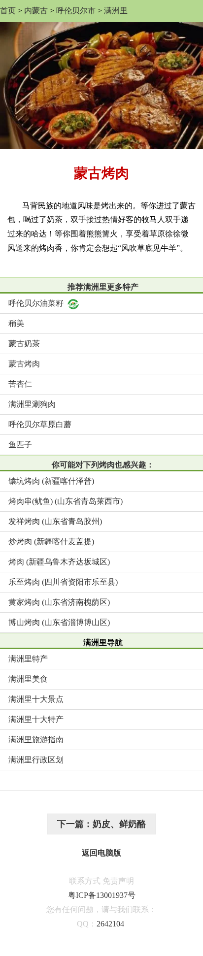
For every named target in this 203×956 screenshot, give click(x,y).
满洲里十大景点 (36, 699)
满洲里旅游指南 (36, 739)
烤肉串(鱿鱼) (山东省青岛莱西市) (65, 501)
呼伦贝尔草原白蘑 (39, 424)
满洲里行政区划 (36, 760)
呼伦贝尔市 (76, 10)
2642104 (110, 924)
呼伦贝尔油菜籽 (36, 303)
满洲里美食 (28, 679)
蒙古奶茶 (24, 343)
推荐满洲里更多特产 (103, 287)
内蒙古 (36, 10)
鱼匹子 (20, 444)
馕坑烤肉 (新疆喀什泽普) (51, 481)
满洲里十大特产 (36, 719)
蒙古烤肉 (24, 364)
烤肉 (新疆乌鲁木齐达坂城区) (59, 562)
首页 (8, 10)
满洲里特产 (28, 659)
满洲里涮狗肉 (32, 404)
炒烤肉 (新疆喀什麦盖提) (51, 541)
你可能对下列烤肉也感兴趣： (103, 465)
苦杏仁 (20, 384)
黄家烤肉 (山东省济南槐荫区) (59, 602)
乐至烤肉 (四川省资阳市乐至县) (63, 582)
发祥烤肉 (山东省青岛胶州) (55, 521)
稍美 (16, 323)
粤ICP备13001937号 (101, 895)
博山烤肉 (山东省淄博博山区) (59, 622)
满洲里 (116, 10)
